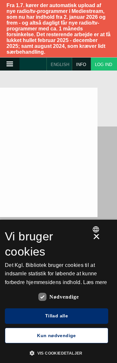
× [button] (96, 238)
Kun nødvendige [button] (56, 335)
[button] (58, 353)
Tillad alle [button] (56, 315)
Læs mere (95, 282)
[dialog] (58, 291)
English (60, 64)
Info (81, 64)
